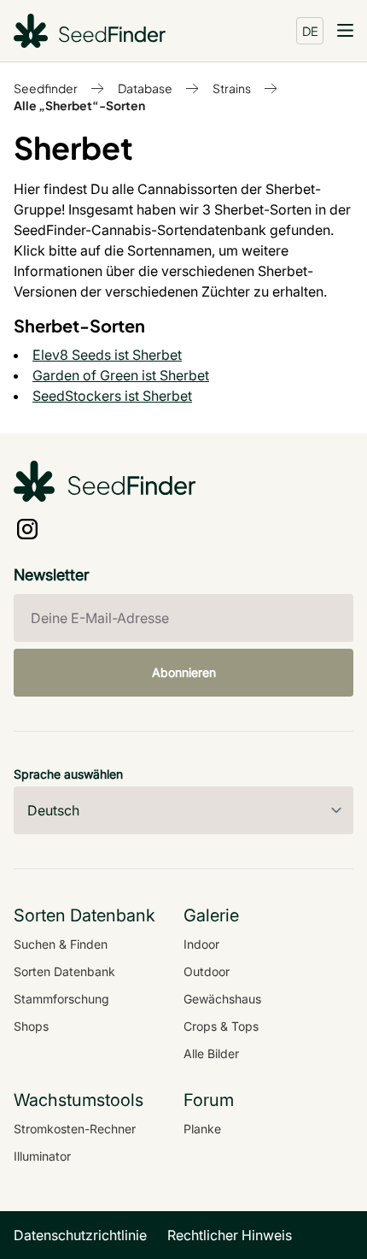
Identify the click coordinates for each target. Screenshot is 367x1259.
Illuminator (42, 1156)
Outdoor (207, 971)
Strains (232, 88)
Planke (202, 1128)
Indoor (201, 944)
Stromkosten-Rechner (75, 1128)
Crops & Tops (221, 1026)
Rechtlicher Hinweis (229, 1235)
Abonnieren (184, 672)
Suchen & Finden (61, 944)
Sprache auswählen (68, 774)
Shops (31, 1026)
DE (310, 30)
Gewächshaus (222, 998)
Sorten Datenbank (64, 971)
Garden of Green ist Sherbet (120, 375)
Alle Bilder (211, 1053)
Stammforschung (61, 998)
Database (145, 88)
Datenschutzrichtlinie (80, 1235)
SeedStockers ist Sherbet (112, 395)
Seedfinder (46, 88)
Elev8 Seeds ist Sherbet (107, 354)
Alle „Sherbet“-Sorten (79, 105)
